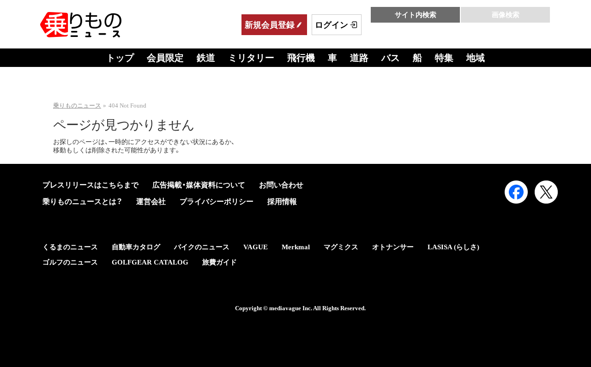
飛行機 (301, 58)
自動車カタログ (136, 247)
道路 (359, 58)
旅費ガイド (219, 262)
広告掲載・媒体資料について (198, 185)
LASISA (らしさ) (453, 247)
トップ (120, 58)
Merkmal (296, 247)
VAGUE (255, 247)
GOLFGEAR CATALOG (150, 262)
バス (390, 58)
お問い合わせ (281, 185)
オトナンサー (393, 247)
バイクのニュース (201, 247)
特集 (444, 58)
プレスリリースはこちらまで (90, 185)
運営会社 (151, 201)
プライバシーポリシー (216, 201)
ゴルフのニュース (70, 262)
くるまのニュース (70, 247)
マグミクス (341, 247)
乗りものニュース (77, 105)
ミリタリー (251, 58)
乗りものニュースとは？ (82, 201)
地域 (475, 58)
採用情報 (282, 201)
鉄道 (206, 58)
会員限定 (165, 58)
